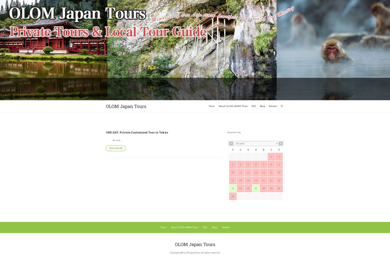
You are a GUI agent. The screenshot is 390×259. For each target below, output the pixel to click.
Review (273, 106)
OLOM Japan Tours (126, 106)
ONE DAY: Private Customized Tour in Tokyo (137, 132)
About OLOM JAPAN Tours (233, 106)
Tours (212, 106)
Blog (262, 106)
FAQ (254, 106)
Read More (115, 148)
